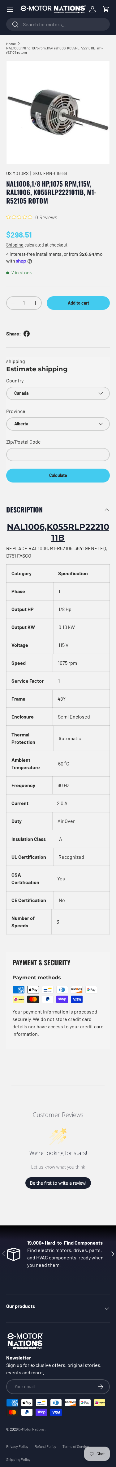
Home (11, 43)
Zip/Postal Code (23, 442)
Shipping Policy (18, 1459)
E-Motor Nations (31, 1429)
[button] (106, 9)
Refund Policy (45, 1446)
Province (15, 411)
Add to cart (78, 303)
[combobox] (58, 24)
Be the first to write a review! (58, 1183)
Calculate (58, 475)
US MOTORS (17, 173)
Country (15, 380)
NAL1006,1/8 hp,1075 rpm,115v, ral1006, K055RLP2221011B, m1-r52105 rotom (54, 50)
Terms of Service (75, 1446)
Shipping (15, 244)
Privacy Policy (17, 1446)
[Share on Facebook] (26, 333)
